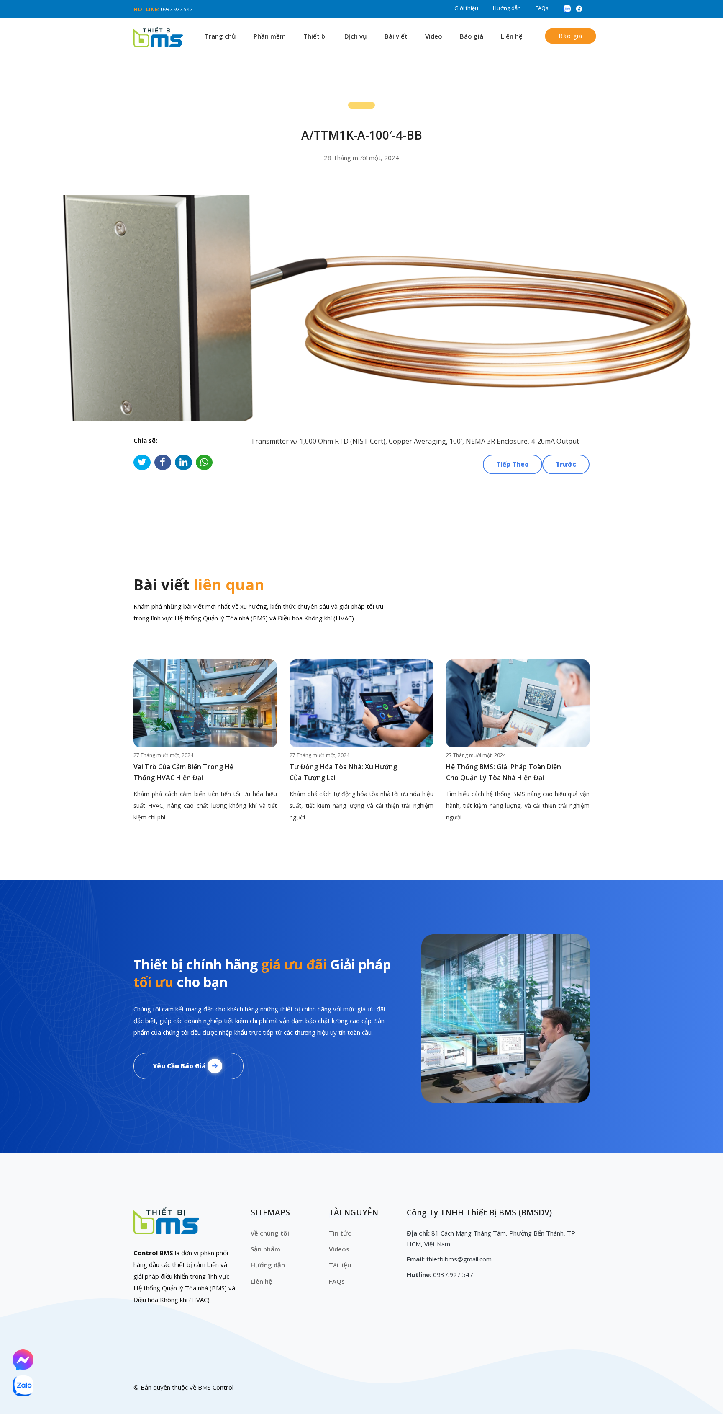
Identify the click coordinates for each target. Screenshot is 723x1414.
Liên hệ (512, 36)
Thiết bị (315, 36)
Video (433, 36)
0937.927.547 (176, 9)
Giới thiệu (466, 8)
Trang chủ (220, 36)
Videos (339, 1249)
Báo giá (471, 36)
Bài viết (396, 36)
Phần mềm (270, 36)
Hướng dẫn (507, 8)
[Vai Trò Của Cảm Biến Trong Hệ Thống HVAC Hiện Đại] (205, 703)
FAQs (542, 8)
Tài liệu (340, 1265)
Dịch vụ (355, 36)
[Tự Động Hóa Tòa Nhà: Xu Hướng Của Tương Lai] (361, 703)
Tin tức (340, 1233)
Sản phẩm (265, 1249)
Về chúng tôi (270, 1233)
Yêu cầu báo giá (180, 1066)
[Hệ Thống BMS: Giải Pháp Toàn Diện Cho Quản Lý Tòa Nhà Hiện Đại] (518, 703)
